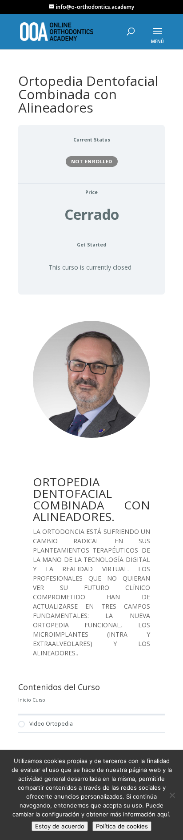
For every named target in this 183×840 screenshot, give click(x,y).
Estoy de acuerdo (59, 826)
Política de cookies (122, 826)
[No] (171, 795)
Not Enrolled (91, 161)
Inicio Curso (31, 700)
